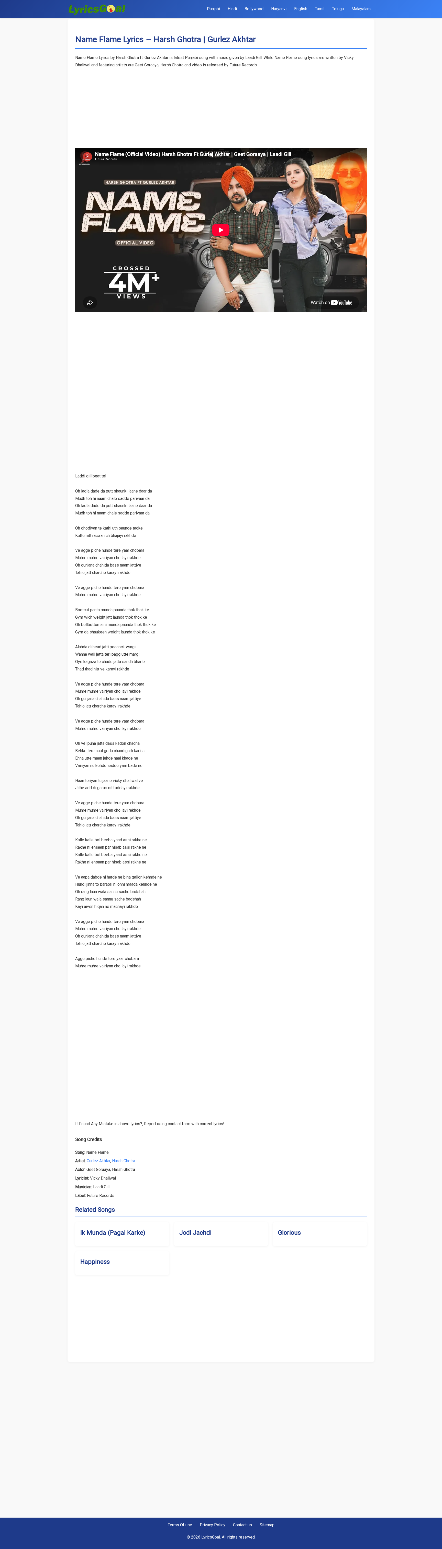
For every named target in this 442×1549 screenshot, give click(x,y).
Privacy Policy (212, 1524)
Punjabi (213, 8)
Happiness (95, 1261)
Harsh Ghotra (123, 1160)
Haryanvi (278, 8)
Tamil (319, 8)
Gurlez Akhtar (98, 1160)
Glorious (289, 1232)
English (300, 8)
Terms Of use (180, 1524)
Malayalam (361, 8)
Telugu (338, 8)
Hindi (232, 8)
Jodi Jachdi (195, 1232)
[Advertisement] (221, 104)
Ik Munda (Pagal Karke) (112, 1232)
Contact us (242, 1524)
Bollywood (254, 8)
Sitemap (267, 1524)
